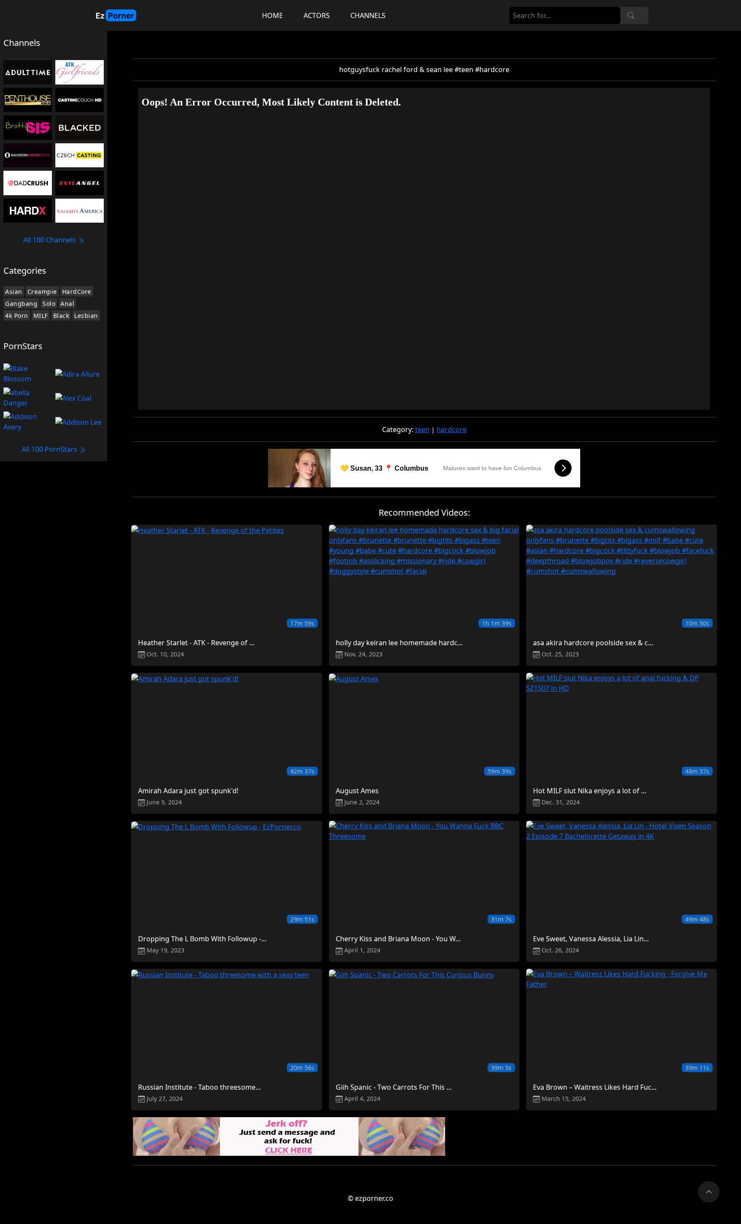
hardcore (452, 429)
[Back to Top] (709, 1192)
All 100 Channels (50, 240)
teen (422, 429)
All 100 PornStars (50, 449)
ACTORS (317, 15)
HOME (272, 15)
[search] (631, 15)
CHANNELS (368, 15)
